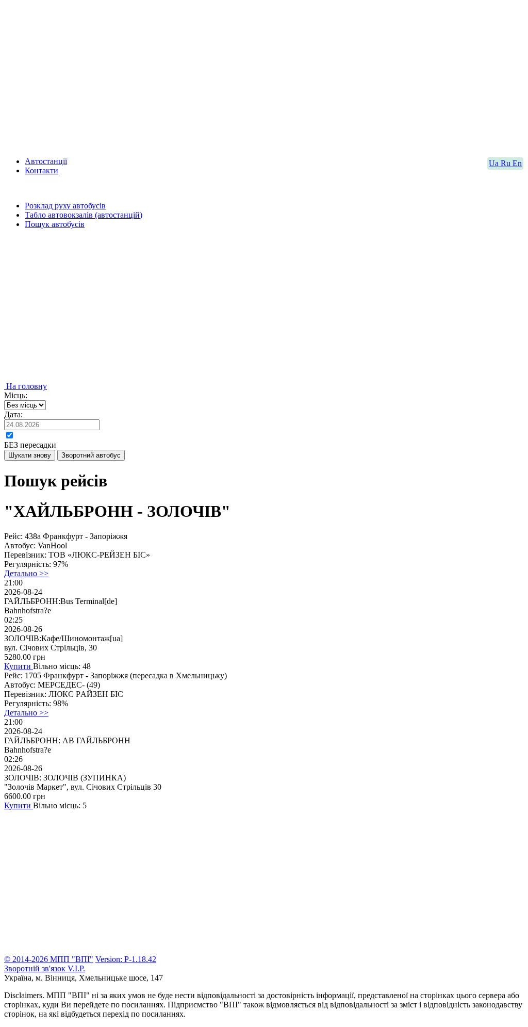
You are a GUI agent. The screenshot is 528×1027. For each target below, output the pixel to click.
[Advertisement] (264, 76)
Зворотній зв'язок (36, 968)
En (517, 163)
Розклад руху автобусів (65, 205)
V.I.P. (76, 968)
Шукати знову (29, 455)
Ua (495, 163)
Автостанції (46, 161)
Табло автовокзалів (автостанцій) (83, 214)
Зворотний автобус (91, 455)
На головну (25, 386)
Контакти (41, 170)
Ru (507, 163)
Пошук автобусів (55, 224)
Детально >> (26, 573)
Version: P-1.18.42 (125, 959)
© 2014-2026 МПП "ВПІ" (48, 959)
